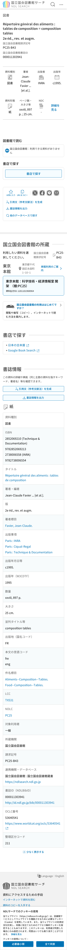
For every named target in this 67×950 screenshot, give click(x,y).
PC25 (8, 715)
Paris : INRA (12, 540)
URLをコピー (22, 195)
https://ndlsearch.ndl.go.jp (23, 781)
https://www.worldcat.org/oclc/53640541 (32, 823)
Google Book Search (22, 350)
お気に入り (10, 195)
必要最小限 (18, 944)
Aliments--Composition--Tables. (26, 679)
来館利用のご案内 (49, 268)
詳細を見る (55, 107)
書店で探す (33, 173)
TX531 (9, 700)
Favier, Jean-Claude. (19, 525)
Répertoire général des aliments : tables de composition (31, 477)
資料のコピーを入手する (16, 905)
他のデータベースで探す (23, 215)
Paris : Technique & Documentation (29, 552)
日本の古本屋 (17, 345)
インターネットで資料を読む (19, 899)
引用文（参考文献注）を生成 (26, 202)
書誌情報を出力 (18, 208)
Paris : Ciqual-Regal (18, 546)
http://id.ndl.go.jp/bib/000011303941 (29, 802)
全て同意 (50, 944)
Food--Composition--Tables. (24, 685)
